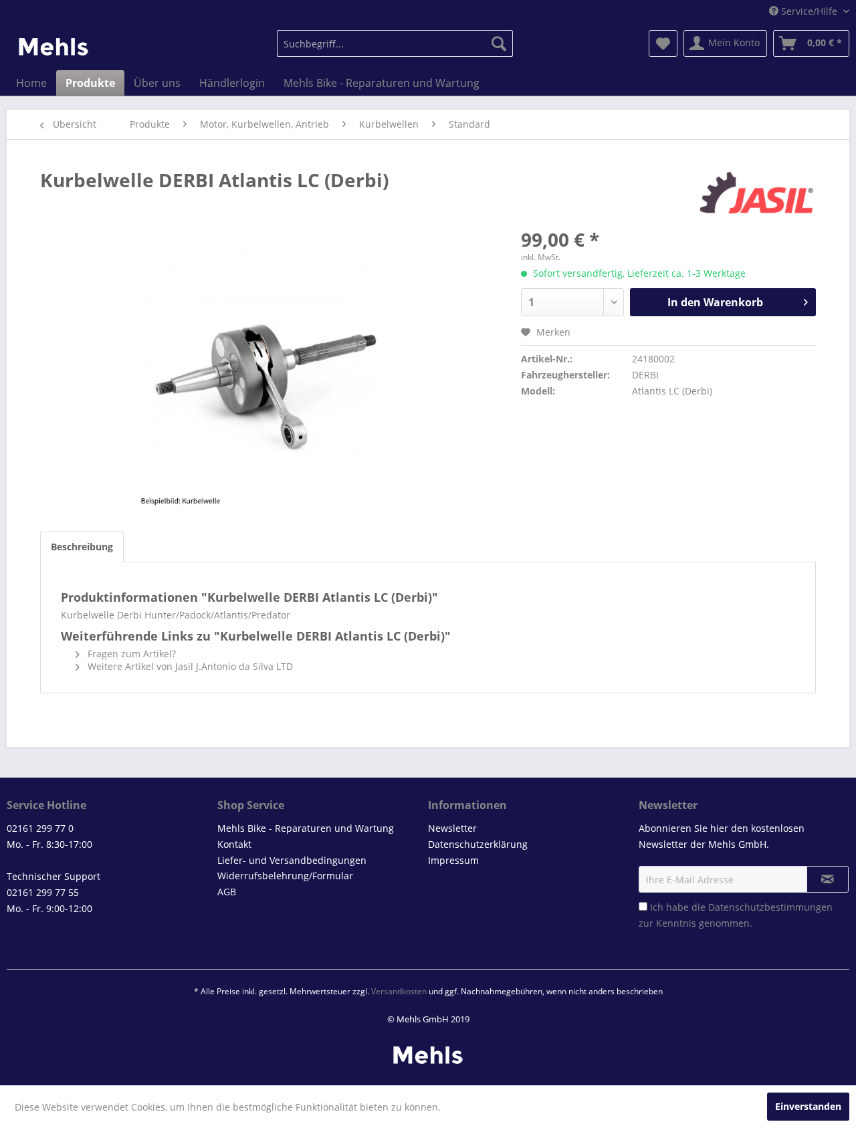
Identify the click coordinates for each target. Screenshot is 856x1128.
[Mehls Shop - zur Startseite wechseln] (53, 47)
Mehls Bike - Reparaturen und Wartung (305, 828)
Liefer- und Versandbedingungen (291, 860)
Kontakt (234, 844)
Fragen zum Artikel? (130, 653)
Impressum (453, 860)
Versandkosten (399, 991)
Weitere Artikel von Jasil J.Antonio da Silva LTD (189, 666)
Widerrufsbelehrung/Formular (285, 875)
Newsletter (452, 828)
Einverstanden (808, 1106)
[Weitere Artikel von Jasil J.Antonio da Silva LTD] (757, 193)
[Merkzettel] (663, 43)
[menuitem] (395, 43)
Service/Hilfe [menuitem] (809, 11)
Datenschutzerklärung (478, 844)
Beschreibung (82, 546)
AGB (226, 891)
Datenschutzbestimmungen (770, 907)
